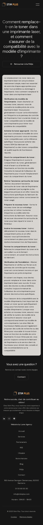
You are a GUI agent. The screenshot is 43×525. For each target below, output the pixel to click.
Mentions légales (26, 517)
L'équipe (21, 453)
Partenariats (21, 442)
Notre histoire (21, 458)
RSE (21, 447)
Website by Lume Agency (21, 424)
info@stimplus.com (21, 494)
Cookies (14, 517)
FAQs (21, 469)
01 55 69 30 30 (21, 488)
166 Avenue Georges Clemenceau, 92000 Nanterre (21, 481)
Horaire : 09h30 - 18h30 (21, 499)
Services (21, 436)
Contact (21, 377)
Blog (21, 464)
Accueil (21, 431)
